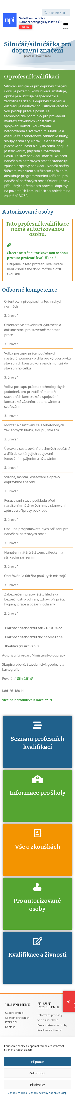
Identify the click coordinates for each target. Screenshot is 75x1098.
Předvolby (37, 1084)
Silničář (23, 678)
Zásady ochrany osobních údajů (48, 1093)
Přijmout (37, 1062)
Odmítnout (37, 1073)
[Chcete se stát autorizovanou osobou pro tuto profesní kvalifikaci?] (9, 245)
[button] (66, 25)
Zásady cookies (17, 1093)
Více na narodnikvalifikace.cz (25, 700)
